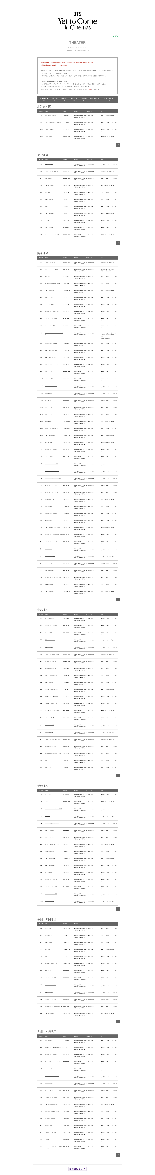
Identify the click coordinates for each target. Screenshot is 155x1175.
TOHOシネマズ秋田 (49, 213)
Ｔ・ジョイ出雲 (48, 935)
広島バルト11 (48, 970)
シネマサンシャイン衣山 (50, 999)
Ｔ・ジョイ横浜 (48, 393)
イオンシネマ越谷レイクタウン (52, 471)
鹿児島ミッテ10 (48, 1125)
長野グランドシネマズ (50, 640)
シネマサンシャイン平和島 (51, 318)
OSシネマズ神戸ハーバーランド (52, 844)
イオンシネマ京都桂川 (50, 865)
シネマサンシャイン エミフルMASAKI (53, 1006)
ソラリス (47, 220)
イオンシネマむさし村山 (50, 357)
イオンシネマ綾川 (49, 992)
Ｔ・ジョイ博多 (48, 1040)
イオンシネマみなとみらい (51, 386)
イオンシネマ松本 (49, 647)
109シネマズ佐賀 (48, 1083)
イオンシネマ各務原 (49, 725)
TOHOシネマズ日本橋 (50, 262)
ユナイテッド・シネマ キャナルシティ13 (54, 1047)
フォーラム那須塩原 (49, 570)
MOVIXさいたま (48, 442)
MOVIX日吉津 (48, 928)
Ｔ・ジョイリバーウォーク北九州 (52, 1061)
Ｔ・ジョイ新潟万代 (49, 618)
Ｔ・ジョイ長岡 (48, 632)
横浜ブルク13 (48, 400)
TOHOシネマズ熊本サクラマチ (52, 1104)
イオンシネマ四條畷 (49, 830)
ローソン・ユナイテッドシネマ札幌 (53, 122)
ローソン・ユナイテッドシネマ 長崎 (53, 1090)
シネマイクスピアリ (49, 499)
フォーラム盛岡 (48, 178)
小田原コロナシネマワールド (51, 428)
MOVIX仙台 (47, 192)
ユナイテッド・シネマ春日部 (51, 463)
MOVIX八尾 (47, 816)
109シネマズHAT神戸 (49, 837)
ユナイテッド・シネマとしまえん (52, 311)
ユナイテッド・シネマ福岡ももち (52, 1054)
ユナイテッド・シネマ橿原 (51, 893)
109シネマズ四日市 (49, 760)
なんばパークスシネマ (50, 801)
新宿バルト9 (47, 276)
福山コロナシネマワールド (51, 963)
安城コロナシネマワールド (51, 703)
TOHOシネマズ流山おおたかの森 (52, 527)
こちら (89, 89)
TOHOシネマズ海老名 (50, 435)
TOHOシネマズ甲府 (49, 591)
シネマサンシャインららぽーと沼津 (53, 753)
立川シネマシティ (49, 371)
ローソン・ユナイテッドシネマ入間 (53, 478)
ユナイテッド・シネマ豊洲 (51, 343)
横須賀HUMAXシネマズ (50, 421)
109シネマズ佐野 (48, 563)
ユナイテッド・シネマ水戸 (51, 541)
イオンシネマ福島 (49, 227)
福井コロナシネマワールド (51, 675)
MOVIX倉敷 (47, 949)
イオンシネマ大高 (49, 682)
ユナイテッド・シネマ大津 (51, 879)
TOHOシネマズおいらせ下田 (51, 171)
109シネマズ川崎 (48, 407)
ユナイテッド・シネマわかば (51, 492)
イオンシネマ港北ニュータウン (52, 378)
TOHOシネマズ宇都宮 (50, 556)
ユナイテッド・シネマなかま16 (52, 1076)
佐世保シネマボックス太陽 (51, 1097)
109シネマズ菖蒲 (48, 456)
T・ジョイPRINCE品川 (50, 325)
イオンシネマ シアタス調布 (51, 350)
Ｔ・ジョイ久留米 (49, 1068)
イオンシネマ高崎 (49, 584)
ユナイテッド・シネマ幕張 (51, 513)
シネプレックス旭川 (49, 129)
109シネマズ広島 (48, 956)
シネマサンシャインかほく (51, 668)
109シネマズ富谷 (48, 206)
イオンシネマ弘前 (49, 164)
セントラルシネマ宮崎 (50, 1118)
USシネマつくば (48, 548)
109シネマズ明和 (48, 767)
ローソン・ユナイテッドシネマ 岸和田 (53, 808)
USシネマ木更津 (48, 520)
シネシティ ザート (49, 732)
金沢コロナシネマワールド (51, 661)
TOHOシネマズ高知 (49, 1013)
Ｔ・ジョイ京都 (48, 872)
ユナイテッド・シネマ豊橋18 (51, 696)
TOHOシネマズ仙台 (49, 185)
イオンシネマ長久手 (49, 717)
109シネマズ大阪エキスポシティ (52, 823)
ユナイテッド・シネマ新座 (51, 485)
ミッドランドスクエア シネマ (51, 689)
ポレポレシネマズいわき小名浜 (52, 234)
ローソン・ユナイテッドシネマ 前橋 (53, 577)
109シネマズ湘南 (48, 414)
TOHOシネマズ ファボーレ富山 (52, 654)
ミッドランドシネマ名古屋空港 (52, 710)
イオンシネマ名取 (49, 199)
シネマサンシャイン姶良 (50, 1132)
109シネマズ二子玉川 (49, 297)
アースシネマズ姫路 (49, 851)
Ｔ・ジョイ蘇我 (48, 506)
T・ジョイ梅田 (48, 794)
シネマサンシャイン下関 (50, 977)
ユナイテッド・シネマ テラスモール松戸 (54, 534)
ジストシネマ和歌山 (49, 901)
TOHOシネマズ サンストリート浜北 (53, 739)
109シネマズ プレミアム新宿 (51, 269)
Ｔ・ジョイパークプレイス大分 (52, 1111)
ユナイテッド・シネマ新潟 (51, 625)
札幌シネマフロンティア (50, 115)
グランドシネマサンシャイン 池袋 (52, 283)
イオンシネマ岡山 (49, 942)
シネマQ (47, 1139)
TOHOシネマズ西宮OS (50, 858)
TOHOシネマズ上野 (49, 290)
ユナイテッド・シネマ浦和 (51, 449)
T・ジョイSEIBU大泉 (49, 304)
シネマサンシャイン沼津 (50, 746)
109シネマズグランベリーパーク (52, 364)
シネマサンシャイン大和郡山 (51, 886)
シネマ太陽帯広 (48, 136)
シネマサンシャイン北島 (50, 985)
